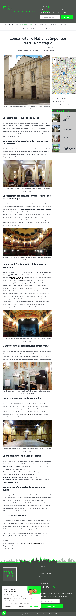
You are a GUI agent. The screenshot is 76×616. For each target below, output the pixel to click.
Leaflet (57, 93)
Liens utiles (44, 583)
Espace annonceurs (47, 577)
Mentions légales (46, 573)
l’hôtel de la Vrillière (15, 536)
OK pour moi (34, 606)
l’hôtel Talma (31, 154)
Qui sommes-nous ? (47, 570)
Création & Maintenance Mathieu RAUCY (47, 614)
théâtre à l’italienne (16, 277)
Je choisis (21, 606)
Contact (43, 566)
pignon (29, 414)
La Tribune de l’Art (8, 548)
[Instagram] (54, 587)
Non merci (8, 606)
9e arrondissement (34, 543)
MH (9, 296)
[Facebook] (51, 587)
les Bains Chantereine (44, 536)
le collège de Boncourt (29, 536)
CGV (42, 580)
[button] (50, 28)
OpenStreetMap (65, 93)
